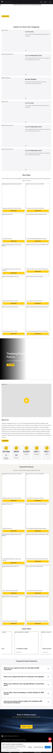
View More (5, 440)
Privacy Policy (17, 750)
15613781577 (50, 739)
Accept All (48, 747)
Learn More (5, 17)
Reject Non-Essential (38, 747)
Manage (30, 747)
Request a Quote (26, 726)
